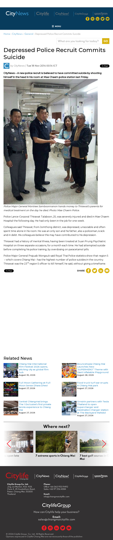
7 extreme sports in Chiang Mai (56, 447)
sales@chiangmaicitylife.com (56, 518)
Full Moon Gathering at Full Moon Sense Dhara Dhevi (34, 384)
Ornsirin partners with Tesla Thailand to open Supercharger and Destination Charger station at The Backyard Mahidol (93, 407)
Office (56, 486)
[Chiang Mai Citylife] (42, 13)
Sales (55, 489)
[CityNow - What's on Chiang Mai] (62, 476)
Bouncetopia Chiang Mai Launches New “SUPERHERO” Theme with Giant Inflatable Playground (93, 368)
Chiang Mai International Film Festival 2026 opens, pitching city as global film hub (34, 368)
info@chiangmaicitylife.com (56, 496)
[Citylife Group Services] (81, 13)
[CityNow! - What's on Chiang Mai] (62, 14)
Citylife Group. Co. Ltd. (24, 534)
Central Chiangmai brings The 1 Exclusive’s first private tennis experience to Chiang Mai (35, 405)
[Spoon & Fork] (101, 13)
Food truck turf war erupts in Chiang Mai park (92, 384)
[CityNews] (17, 14)
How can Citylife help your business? (56, 512)
